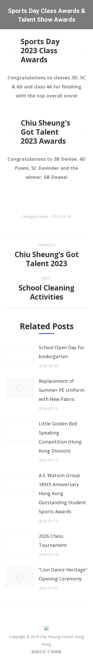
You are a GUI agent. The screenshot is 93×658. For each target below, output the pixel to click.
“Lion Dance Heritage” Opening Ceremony (63, 574)
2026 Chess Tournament (53, 540)
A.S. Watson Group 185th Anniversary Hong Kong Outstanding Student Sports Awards (62, 493)
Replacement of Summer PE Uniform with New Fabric (61, 390)
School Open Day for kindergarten (61, 351)
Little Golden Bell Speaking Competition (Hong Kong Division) (60, 437)
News (43, 216)
